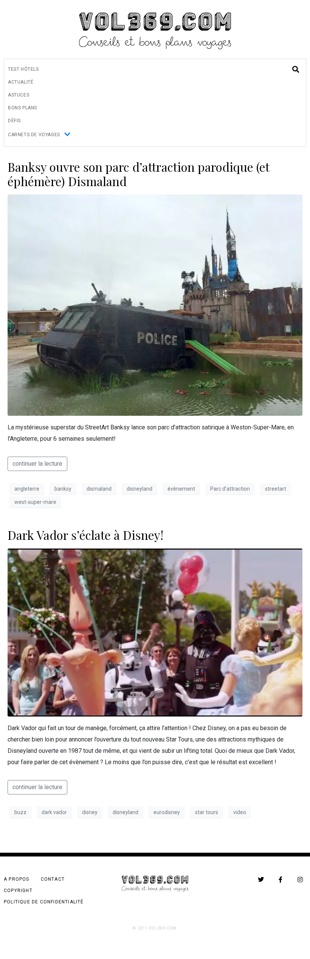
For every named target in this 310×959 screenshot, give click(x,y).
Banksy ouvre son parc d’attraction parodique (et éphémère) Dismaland (138, 174)
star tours (206, 812)
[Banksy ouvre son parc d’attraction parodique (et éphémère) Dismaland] (155, 304)
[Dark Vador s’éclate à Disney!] (155, 632)
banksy (62, 489)
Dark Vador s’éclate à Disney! (85, 535)
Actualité (20, 82)
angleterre (26, 489)
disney (90, 812)
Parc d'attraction (230, 489)
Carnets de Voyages (34, 134)
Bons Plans (22, 107)
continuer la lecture (37, 463)
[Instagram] (300, 880)
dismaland (99, 489)
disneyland (139, 489)
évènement (181, 489)
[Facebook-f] (280, 880)
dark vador (54, 812)
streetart (275, 489)
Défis (14, 120)
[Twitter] (261, 880)
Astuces (18, 95)
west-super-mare (35, 502)
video (239, 812)
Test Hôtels (23, 69)
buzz (20, 812)
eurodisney (166, 812)
